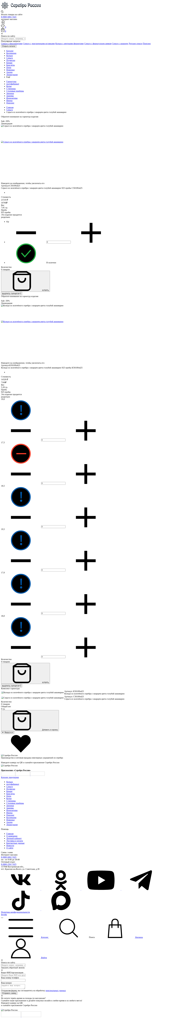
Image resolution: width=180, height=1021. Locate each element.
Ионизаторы (12, 98)
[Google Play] (8, 775)
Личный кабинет (14, 838)
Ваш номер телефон (10, 978)
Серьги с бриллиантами (12, 43)
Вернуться (8, 732)
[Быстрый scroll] (2, 917)
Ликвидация (12, 825)
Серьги (9, 110)
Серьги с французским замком (97, 43)
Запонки (10, 93)
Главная (9, 107)
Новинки (10, 820)
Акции (9, 822)
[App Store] (23, 775)
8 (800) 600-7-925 (8, 17)
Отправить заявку (9, 993)
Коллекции (11, 817)
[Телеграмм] (141, 889)
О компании (11, 836)
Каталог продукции (10, 777)
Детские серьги (135, 43)
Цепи (8, 796)
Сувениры (11, 89)
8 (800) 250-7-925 (8, 864)
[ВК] (21, 889)
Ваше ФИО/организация (12, 972)
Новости (10, 845)
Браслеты (10, 794)
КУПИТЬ (45, 290)
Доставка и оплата (14, 841)
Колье (9, 86)
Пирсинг (147, 43)
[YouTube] (101, 889)
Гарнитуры (11, 81)
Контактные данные (15, 843)
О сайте (9, 848)
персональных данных (56, 990)
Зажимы (10, 96)
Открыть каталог (8, 46)
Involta (4, 914)
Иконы (9, 100)
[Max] (61, 910)
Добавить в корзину (50, 730)
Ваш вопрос (6, 983)
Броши (9, 791)
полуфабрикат (12, 84)
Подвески (10, 789)
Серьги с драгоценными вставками (39, 43)
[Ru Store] (37, 775)
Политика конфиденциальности (15, 912)
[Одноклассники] (61, 889)
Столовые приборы (15, 91)
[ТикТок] (21, 910)
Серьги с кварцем (120, 43)
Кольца (9, 782)
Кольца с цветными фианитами (69, 43)
